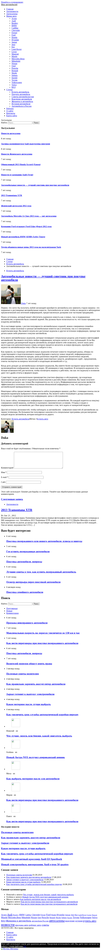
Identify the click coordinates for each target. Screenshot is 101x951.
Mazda (14, 56)
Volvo (14, 85)
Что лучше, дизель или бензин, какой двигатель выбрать (39, 735)
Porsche (15, 68)
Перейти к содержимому (12, 2)
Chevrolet (16, 30)
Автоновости (12, 11)
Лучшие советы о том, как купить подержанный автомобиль (41, 571)
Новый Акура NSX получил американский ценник (35, 757)
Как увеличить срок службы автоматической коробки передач (42, 714)
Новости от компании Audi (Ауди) (17, 175)
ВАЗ (14, 87)
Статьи (9, 89)
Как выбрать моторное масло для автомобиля (32, 778)
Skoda (14, 73)
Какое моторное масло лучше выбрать (28, 704)
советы (45, 925)
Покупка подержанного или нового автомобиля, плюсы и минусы (44, 541)
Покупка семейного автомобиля (24, 592)
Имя (3, 472)
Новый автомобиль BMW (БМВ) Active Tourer (23, 237)
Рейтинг (10, 108)
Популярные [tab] (12, 608)
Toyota (14, 80)
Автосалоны (11, 14)
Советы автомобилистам (23, 97)
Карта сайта (11, 116)
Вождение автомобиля (22, 99)
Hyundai (15, 40)
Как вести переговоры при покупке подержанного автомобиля (42, 643)
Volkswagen (17, 82)
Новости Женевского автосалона (16, 154)
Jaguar (14, 42)
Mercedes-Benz (18, 59)
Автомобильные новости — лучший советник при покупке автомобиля (35, 185)
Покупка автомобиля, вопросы (24, 561)
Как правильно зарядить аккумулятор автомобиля (35, 684)
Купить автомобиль (20, 92)
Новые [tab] (9, 611)
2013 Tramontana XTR (11, 195)
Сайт (3, 482)
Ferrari (14, 33)
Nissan (14, 63)
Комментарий (7, 468)
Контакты (10, 113)
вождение (70, 921)
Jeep (13, 44)
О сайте (9, 111)
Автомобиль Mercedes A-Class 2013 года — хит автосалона (28, 216)
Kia (13, 47)
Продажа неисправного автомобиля (26, 622)
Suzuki (14, 78)
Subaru (14, 75)
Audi (14, 21)
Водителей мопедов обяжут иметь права (29, 663)
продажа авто (21, 925)
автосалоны (57, 920)
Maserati (15, 54)
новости (8, 924)
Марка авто (11, 16)
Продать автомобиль (21, 94)
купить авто (42, 419)
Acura (14, 18)
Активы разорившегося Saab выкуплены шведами (25, 144)
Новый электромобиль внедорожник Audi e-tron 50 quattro (35, 864)
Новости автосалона (10, 133)
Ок (25, 946)
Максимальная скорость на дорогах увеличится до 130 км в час (43, 633)
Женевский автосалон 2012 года (16, 206)
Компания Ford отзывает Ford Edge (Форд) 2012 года (26, 226)
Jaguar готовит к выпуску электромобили (30, 694)
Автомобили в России (22, 106)
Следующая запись (12, 499)
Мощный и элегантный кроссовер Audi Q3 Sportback (31, 859)
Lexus (14, 52)
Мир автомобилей (9, 4)
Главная (9, 9)
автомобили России (40, 921)
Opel (14, 66)
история (78, 921)
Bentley (15, 23)
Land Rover (17, 49)
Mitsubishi (16, 61)
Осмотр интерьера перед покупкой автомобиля (33, 582)
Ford (14, 35)
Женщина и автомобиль (22, 101)
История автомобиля (21, 104)
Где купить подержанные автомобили (28, 551)
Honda (14, 37)
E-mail (4, 477)
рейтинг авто (35, 925)
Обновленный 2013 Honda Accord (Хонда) (21, 164)
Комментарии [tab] (12, 613)
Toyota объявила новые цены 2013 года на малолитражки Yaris (31, 247)
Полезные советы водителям (22, 673)
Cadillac (15, 28)
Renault (15, 70)
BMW (14, 25)
